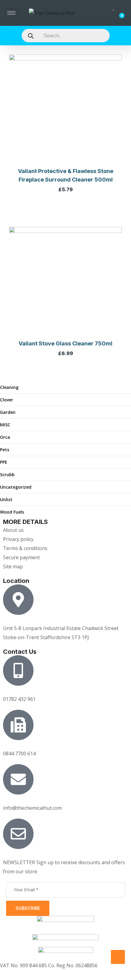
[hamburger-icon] (11, 13)
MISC (5, 425)
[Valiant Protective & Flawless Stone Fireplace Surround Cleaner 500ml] (65, 110)
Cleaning (9, 387)
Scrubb (7, 474)
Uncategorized (15, 487)
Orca (5, 437)
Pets (4, 449)
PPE (3, 462)
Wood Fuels (12, 512)
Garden (8, 412)
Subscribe (28, 908)
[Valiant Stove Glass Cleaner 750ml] (65, 283)
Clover (6, 400)
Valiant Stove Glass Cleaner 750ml (65, 343)
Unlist (6, 499)
